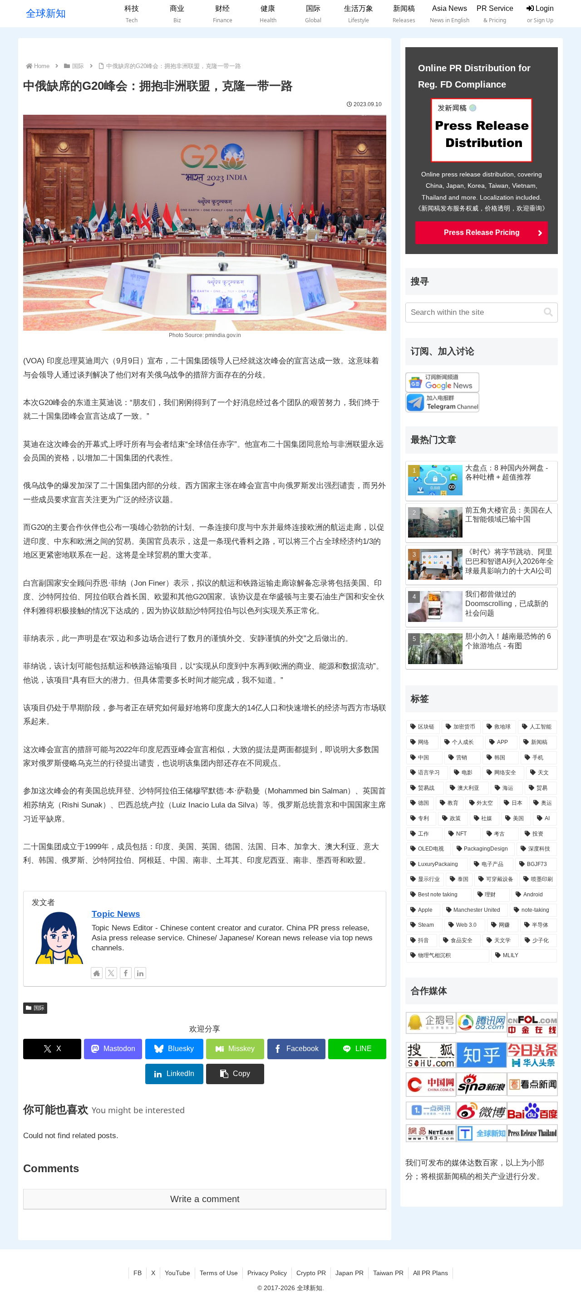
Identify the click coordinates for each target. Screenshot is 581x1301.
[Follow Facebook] (126, 973)
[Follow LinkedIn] (140, 973)
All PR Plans (430, 1273)
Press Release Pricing (482, 232)
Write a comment (205, 1199)
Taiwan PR (388, 1273)
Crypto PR (311, 1273)
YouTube (177, 1273)
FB (137, 1273)
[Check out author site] (97, 973)
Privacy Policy (267, 1273)
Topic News (116, 914)
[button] (235, 1074)
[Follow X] (111, 973)
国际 (39, 1008)
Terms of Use (219, 1273)
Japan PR (349, 1273)
